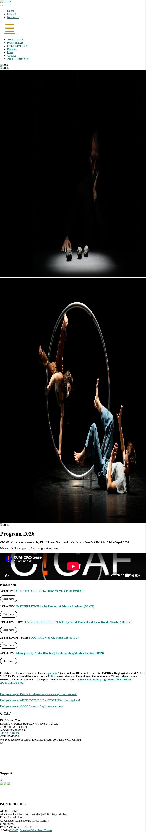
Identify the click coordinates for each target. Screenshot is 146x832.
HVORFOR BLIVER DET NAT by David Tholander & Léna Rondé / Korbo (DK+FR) (78, 622)
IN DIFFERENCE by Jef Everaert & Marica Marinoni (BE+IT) (55, 606)
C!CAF (13, 830)
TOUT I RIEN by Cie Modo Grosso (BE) (54, 637)
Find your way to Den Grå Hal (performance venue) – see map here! (38, 694)
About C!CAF (15, 39)
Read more (8, 598)
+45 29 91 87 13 (9, 733)
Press (10, 52)
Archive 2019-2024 (18, 58)
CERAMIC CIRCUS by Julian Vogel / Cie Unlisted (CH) (50, 590)
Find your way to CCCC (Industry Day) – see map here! (32, 706)
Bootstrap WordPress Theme (36, 830)
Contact (11, 14)
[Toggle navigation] (1, 5)
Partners (11, 49)
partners (52, 673)
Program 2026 (15, 42)
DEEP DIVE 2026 (17, 45)
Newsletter (13, 17)
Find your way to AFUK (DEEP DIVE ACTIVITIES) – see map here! (40, 700)
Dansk (10, 10)
